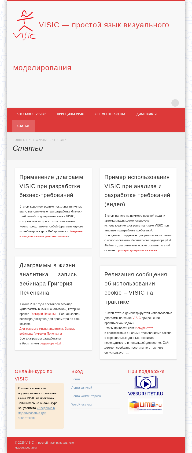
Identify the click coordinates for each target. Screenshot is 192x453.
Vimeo (165, 103)
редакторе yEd (50, 343)
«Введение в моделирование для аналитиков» (36, 413)
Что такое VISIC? (31, 114)
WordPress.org (81, 404)
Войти (75, 379)
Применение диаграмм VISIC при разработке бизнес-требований (51, 186)
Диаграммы (147, 114)
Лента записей (81, 387)
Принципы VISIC (70, 114)
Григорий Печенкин (43, 314)
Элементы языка (110, 114)
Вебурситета (144, 328)
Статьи (23, 126)
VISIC (137, 318)
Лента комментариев (86, 396)
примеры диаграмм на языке (137, 250)
